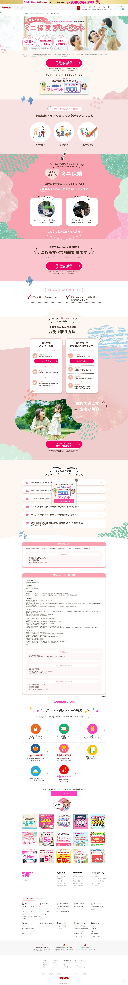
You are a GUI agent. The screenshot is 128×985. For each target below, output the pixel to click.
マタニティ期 (61, 876)
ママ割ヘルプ (96, 883)
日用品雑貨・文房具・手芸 (63, 906)
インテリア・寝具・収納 (79, 926)
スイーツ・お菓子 (43, 909)
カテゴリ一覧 (61, 883)
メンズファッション (27, 909)
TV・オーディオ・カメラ (28, 928)
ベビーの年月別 (61, 885)
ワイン (40, 916)
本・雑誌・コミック (95, 936)
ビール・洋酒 (42, 914)
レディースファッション (28, 906)
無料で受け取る (64, 63)
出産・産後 (76, 881)
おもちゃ (93, 909)
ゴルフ (40, 928)
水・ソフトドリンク (44, 911)
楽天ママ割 (35, 13)
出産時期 (59, 878)
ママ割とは (95, 876)
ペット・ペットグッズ (79, 931)
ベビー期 (59, 881)
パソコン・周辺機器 (27, 933)
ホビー (92, 931)
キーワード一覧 (78, 885)
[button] (90, 8)
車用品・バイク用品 (61, 926)
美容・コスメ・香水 (78, 906)
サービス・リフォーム (79, 936)
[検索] (78, 8)
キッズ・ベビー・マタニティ (97, 906)
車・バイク (59, 928)
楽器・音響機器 (94, 933)
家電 (23, 926)
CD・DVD (93, 928)
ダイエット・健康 (61, 909)
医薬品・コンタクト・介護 (63, 911)
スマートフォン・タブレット (29, 931)
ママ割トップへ (26, 880)
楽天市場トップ (26, 13)
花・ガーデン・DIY (78, 933)
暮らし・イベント (78, 883)
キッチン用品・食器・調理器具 (81, 928)
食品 (40, 906)
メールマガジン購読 (98, 881)
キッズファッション (27, 911)
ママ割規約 (95, 885)
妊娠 (74, 878)
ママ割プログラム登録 (99, 878)
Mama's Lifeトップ (79, 876)
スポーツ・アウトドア (44, 926)
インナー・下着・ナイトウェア (29, 916)
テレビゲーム (94, 926)
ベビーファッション (27, 914)
